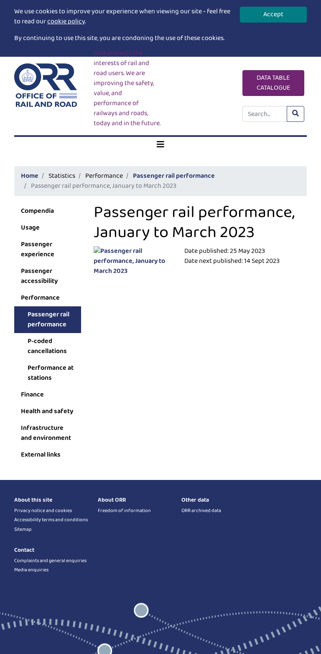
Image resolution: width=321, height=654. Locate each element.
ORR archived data (201, 511)
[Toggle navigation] (160, 145)
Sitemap (23, 529)
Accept (273, 14)
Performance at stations (51, 373)
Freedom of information (124, 511)
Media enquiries (31, 570)
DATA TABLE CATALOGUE (273, 83)
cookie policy (66, 21)
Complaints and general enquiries (50, 561)
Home (29, 176)
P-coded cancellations (47, 346)
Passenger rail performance (174, 176)
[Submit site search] (295, 114)
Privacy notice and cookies (43, 511)
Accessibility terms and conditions (51, 520)
